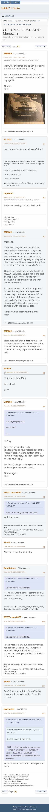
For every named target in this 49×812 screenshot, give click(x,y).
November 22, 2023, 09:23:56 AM (14, 236)
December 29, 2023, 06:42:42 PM (14, 546)
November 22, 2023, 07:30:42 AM (14, 144)
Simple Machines (30, 809)
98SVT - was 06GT (12, 492)
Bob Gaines (10, 568)
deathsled (9, 709)
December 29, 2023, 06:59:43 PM (14, 572)
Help (14, 807)
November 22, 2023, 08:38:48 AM (14, 197)
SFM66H (8, 53)
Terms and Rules (23, 807)
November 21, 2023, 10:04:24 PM (14, 57)
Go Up (4, 792)
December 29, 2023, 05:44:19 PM (14, 496)
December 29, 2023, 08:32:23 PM (14, 621)
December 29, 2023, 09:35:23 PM (14, 685)
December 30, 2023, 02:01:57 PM (14, 713)
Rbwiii (7, 542)
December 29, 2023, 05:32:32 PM (14, 406)
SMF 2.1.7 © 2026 (19, 809)
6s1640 (7, 368)
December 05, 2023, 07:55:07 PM (16, 372)
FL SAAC (8, 139)
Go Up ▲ (33, 807)
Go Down (6, 46)
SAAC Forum (10, 8)
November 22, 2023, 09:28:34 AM (14, 335)
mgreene (8, 193)
